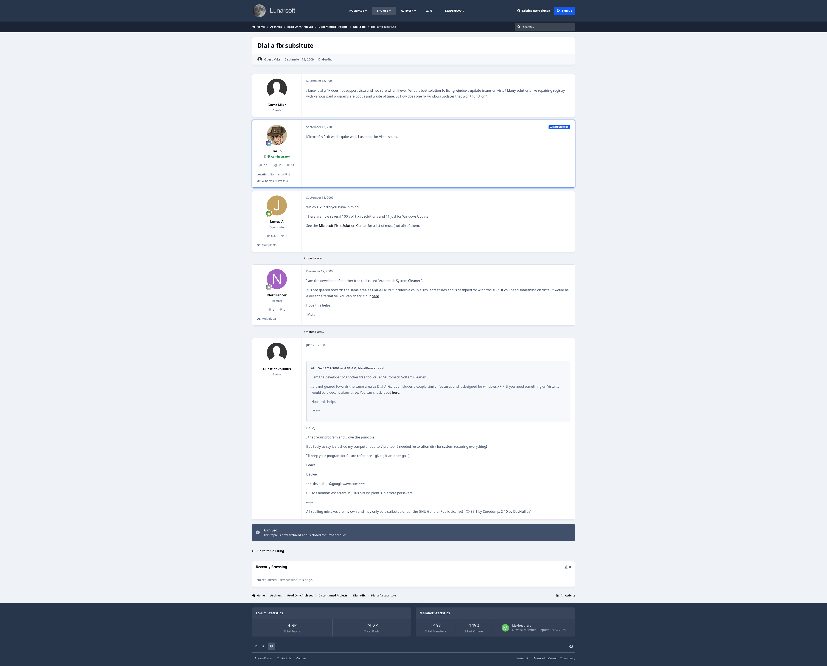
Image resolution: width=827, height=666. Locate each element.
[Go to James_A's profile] (277, 205)
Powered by (554, 658)
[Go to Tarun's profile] (277, 135)
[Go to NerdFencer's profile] (277, 279)
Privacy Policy (263, 658)
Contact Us (284, 658)
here (375, 296)
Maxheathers (521, 625)
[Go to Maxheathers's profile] (505, 628)
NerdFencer (277, 295)
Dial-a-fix (325, 59)
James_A (277, 221)
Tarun (277, 151)
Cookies (301, 658)
